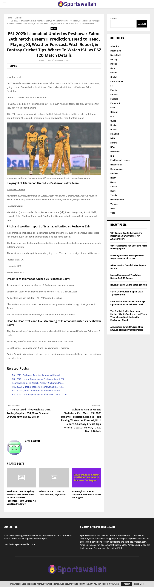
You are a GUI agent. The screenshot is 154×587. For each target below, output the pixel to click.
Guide (113, 121)
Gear (112, 107)
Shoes (113, 182)
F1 (111, 86)
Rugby (113, 178)
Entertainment (117, 81)
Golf (112, 116)
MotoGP (114, 143)
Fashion (114, 90)
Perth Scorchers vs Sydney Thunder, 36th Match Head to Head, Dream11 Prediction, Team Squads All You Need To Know (21, 498)
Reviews (114, 173)
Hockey (113, 125)
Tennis (113, 195)
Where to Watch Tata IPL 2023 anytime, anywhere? (52, 493)
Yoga (112, 213)
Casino (113, 72)
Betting (113, 59)
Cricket (113, 77)
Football (114, 99)
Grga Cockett (45, 60)
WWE (112, 208)
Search (113, 18)
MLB (112, 138)
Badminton (115, 51)
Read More (139, 584)
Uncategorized (117, 199)
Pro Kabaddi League (120, 160)
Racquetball (116, 164)
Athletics (114, 46)
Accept (127, 584)
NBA (112, 147)
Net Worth (115, 151)
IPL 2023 (114, 134)
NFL (112, 156)
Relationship (116, 169)
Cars (112, 68)
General (54, 28)
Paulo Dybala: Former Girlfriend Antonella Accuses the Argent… (86, 495)
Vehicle (114, 204)
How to (113, 129)
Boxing (113, 64)
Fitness (113, 94)
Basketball (115, 55)
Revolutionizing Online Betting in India (128, 285)
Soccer (113, 186)
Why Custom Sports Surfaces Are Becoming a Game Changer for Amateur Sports (126, 236)
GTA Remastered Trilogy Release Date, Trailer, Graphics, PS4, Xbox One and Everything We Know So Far (29, 413)
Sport (113, 191)
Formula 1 (115, 103)
